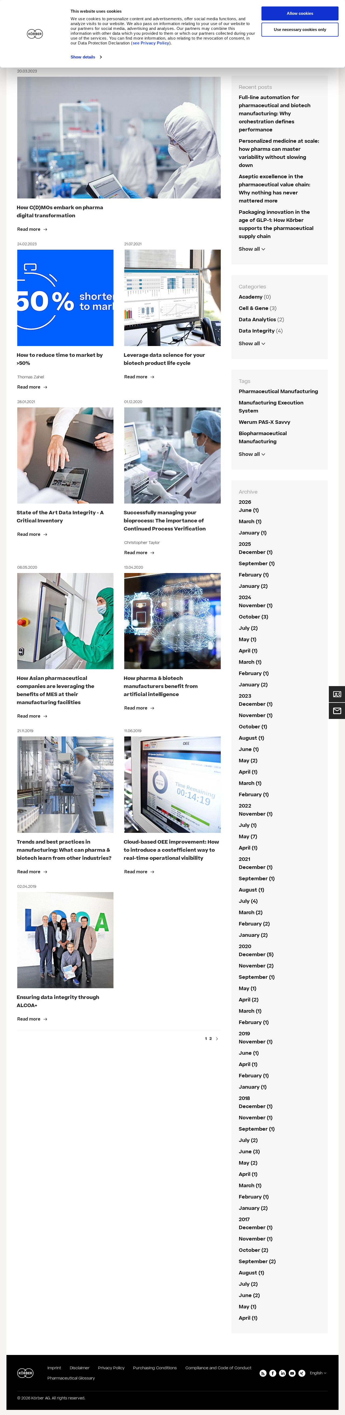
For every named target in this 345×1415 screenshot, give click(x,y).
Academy (251, 297)
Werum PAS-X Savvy (264, 422)
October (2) (253, 1250)
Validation (251, 355)
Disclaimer (79, 1368)
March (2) (251, 912)
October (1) (253, 727)
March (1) (250, 521)
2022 (245, 806)
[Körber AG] (25, 1373)
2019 (244, 1033)
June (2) (249, 1295)
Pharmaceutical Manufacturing (278, 391)
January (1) (253, 533)
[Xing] (302, 1373)
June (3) (249, 1151)
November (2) (256, 966)
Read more (29, 229)
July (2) (248, 628)
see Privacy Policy (151, 43)
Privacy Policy (111, 1368)
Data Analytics (257, 319)
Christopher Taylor (142, 543)
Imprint (54, 1368)
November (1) (255, 605)
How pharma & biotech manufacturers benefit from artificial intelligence (161, 686)
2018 (244, 1098)
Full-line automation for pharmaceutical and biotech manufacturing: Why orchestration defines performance (274, 114)
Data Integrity (257, 331)
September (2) (257, 1261)
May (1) (247, 639)
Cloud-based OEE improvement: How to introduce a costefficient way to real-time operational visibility (171, 850)
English (316, 1373)
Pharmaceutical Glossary (71, 1378)
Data (245, 465)
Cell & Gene (253, 308)
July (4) (248, 901)
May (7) (248, 836)
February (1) (254, 575)
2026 (245, 502)
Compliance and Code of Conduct (218, 1368)
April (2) (248, 1000)
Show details (83, 57)
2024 (245, 597)
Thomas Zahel (30, 377)
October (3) (253, 617)
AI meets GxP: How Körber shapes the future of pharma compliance (275, 268)
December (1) (255, 552)
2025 (245, 544)
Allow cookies (300, 13)
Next (217, 1039)
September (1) (257, 563)
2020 (245, 946)
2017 (244, 1219)
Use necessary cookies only (300, 29)
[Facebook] (273, 1373)
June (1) (249, 510)
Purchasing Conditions (155, 1368)
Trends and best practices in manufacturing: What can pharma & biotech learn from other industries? (64, 850)
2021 (244, 859)
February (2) (254, 924)
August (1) (251, 738)
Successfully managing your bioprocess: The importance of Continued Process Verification (165, 521)
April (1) (248, 651)
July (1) (248, 825)
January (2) (253, 586)
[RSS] (263, 1373)
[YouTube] (292, 1373)
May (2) (248, 760)
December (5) (256, 954)
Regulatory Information (269, 355)
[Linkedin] (282, 1373)
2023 (245, 696)
